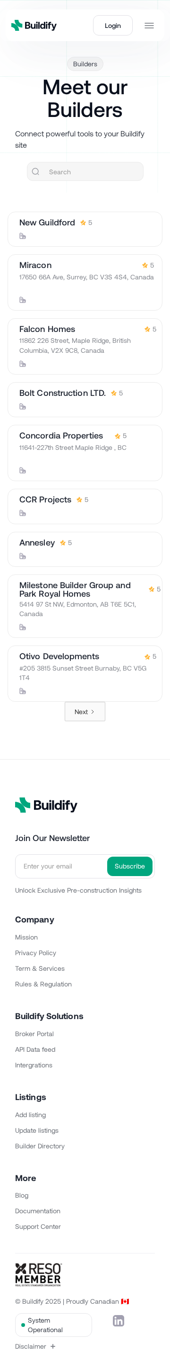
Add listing (30, 1114)
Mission (26, 937)
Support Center (38, 1226)
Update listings (37, 1130)
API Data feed (35, 1049)
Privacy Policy (35, 953)
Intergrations (33, 1065)
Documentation (37, 1211)
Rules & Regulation (43, 984)
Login (113, 25)
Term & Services (40, 968)
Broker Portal (34, 1034)
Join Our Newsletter (52, 838)
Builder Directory (40, 1146)
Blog (21, 1195)
